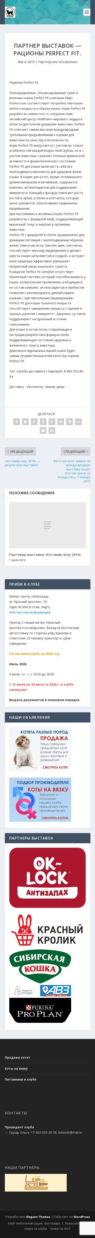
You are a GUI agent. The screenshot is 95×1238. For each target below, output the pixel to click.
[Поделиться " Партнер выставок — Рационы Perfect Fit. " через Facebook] (16, 421)
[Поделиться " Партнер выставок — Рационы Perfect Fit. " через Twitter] (25, 421)
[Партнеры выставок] (47, 907)
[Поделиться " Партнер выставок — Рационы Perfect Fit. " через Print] (52, 430)
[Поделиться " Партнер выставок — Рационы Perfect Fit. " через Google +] (34, 421)
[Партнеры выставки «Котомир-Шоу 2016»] (47, 525)
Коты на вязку (16, 1068)
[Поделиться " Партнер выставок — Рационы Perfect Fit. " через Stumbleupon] (78, 421)
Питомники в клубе (20, 1079)
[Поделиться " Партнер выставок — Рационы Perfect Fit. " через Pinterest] (52, 421)
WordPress (82, 1217)
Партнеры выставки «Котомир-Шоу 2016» (45, 554)
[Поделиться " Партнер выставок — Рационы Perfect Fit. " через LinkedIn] (60, 421)
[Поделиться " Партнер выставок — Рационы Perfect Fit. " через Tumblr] (43, 421)
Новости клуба (35, 1229)
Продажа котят (17, 1057)
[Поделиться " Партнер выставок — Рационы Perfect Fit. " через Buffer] (69, 421)
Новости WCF (60, 1229)
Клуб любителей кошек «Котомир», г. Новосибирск (46, 1223)
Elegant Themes (38, 1217)
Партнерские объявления (57, 62)
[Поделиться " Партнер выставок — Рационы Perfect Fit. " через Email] (43, 430)
